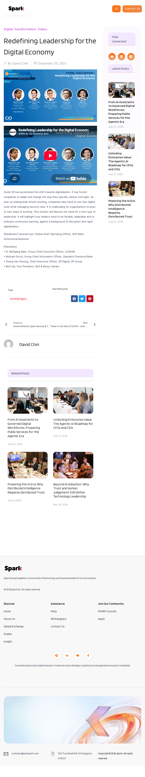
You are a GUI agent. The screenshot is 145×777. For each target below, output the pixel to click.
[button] (74, 298)
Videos (42, 29)
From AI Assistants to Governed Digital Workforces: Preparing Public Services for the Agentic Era (24, 427)
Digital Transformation (20, 29)
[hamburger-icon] (116, 8)
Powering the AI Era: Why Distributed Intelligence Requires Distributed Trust (26, 488)
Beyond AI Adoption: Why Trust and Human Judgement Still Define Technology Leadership (71, 490)
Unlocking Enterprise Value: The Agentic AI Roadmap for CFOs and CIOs (73, 423)
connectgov (18, 299)
